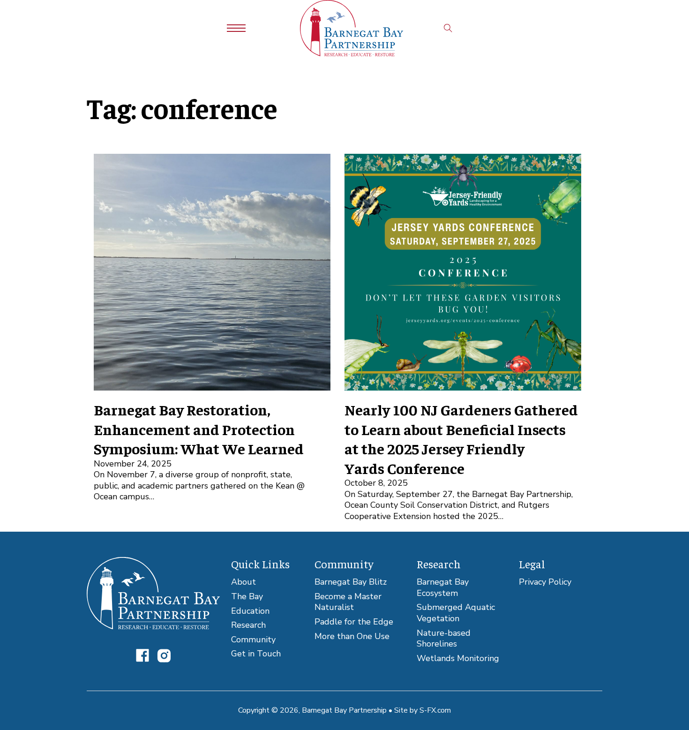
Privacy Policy (545, 582)
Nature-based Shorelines (444, 639)
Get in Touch (256, 653)
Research (248, 625)
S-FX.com (435, 710)
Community (253, 639)
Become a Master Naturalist (348, 602)
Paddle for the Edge (354, 622)
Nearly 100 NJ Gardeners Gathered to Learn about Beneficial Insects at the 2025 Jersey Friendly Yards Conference (461, 438)
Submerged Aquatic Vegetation (456, 613)
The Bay (247, 596)
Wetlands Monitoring (458, 658)
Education (250, 611)
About (243, 582)
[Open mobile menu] (236, 28)
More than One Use (352, 636)
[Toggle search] (448, 28)
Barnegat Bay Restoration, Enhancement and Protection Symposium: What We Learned (199, 429)
